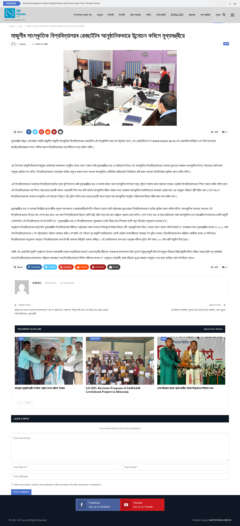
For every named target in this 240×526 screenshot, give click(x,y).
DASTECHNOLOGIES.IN (220, 520)
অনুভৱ (100, 14)
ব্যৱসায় (192, 14)
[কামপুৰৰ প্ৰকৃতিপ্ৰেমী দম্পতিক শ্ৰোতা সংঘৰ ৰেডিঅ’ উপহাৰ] (49, 360)
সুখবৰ (218, 14)
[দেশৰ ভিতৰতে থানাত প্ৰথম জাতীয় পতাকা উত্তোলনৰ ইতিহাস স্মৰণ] (191, 360)
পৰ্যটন (148, 14)
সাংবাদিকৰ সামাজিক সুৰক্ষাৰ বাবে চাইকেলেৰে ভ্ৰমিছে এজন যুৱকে (198, 310)
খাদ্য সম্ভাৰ (135, 14)
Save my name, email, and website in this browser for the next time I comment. (57, 484)
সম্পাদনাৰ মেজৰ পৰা (83, 14)
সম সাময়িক (205, 14)
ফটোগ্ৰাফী (161, 14)
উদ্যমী (111, 14)
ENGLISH (177, 14)
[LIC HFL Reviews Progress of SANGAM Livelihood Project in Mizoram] (120, 360)
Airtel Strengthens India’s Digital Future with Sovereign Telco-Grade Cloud (60, 3)
